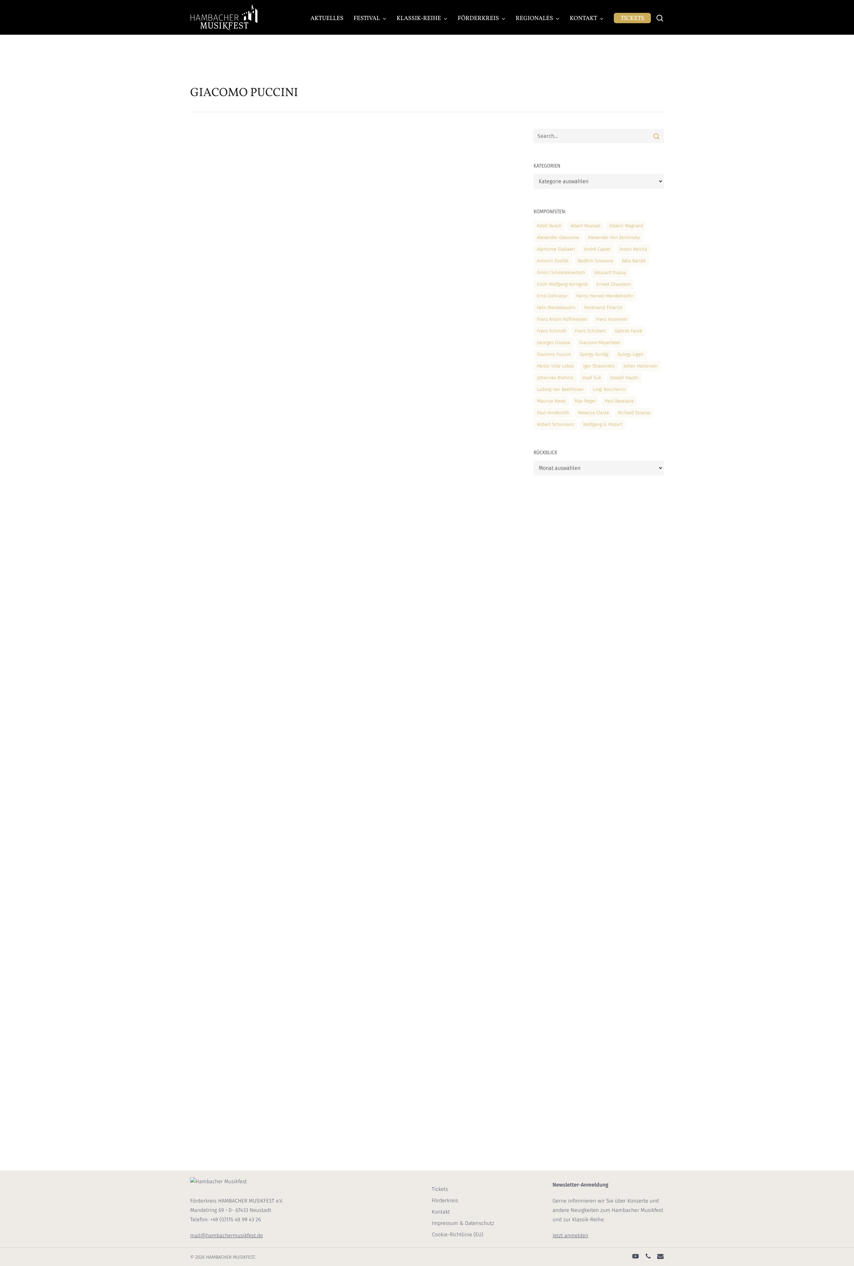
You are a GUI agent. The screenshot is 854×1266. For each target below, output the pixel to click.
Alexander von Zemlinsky (613, 237)
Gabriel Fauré (628, 331)
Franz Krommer (611, 319)
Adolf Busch (549, 226)
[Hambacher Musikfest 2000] (243, 938)
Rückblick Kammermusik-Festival (350, 267)
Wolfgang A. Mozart (602, 424)
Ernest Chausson (613, 284)
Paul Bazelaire (619, 401)
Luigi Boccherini (608, 389)
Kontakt (441, 1212)
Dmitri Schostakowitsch (561, 272)
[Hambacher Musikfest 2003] (243, 660)
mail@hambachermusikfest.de (226, 1236)
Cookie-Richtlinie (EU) (457, 1235)
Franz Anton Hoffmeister (562, 319)
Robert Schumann (555, 424)
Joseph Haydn (624, 378)
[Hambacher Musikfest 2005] (243, 484)
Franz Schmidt (551, 331)
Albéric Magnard (626, 226)
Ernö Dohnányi (552, 296)
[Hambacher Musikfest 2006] (243, 397)
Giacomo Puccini (554, 354)
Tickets (440, 1189)
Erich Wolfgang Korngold (562, 284)
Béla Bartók (634, 261)
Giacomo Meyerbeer (599, 342)
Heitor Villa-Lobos (555, 366)
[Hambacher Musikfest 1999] (243, 1035)
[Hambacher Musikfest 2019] (243, 299)
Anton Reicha (633, 249)
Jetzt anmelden (570, 1236)
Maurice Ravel (551, 401)
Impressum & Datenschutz (463, 1223)
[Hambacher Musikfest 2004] (243, 572)
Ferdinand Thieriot (603, 307)
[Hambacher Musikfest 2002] (243, 748)
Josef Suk (591, 378)
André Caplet (597, 249)
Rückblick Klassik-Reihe (339, 160)
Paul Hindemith (553, 413)
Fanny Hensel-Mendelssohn (604, 296)
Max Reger (585, 401)
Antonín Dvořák (553, 261)
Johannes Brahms (555, 378)
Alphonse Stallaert (556, 249)
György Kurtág (594, 354)
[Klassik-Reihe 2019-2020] (243, 193)
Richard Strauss (634, 413)
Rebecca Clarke (593, 413)
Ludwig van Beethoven (560, 389)
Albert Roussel (585, 226)
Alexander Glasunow (558, 237)
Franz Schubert (590, 331)
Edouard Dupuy (610, 272)
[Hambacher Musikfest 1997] (243, 1132)
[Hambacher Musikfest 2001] (243, 840)
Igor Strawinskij (599, 366)
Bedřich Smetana (595, 261)
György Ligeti (630, 354)
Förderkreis (445, 1201)
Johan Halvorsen (640, 366)
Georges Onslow (553, 342)
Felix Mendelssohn (556, 307)
